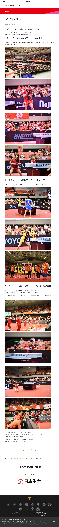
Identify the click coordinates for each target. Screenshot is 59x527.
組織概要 (17, 512)
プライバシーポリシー (17, 514)
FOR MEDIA (17, 515)
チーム (9, 458)
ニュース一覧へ (29, 449)
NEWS (27, 458)
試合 (15, 24)
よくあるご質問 (42, 514)
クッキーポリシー (15, 523)
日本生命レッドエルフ (18, 458)
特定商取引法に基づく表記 (42, 512)
